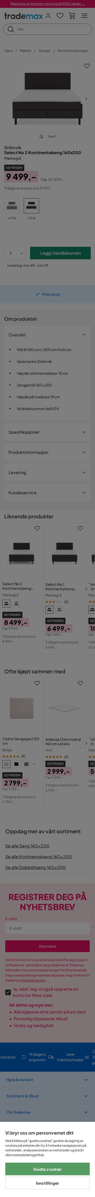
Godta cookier (47, 1169)
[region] (47, 1159)
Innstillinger (47, 1182)
